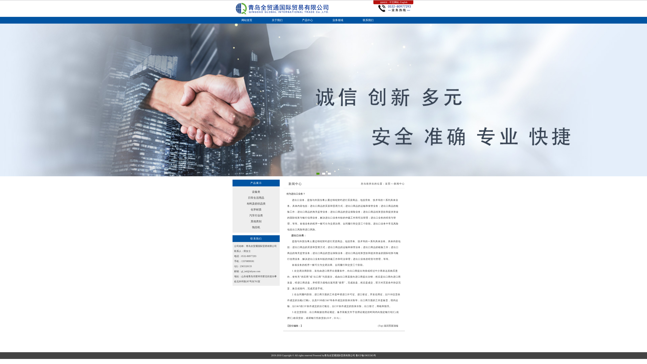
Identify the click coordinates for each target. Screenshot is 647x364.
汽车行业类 (256, 215)
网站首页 (246, 20)
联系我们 (368, 20)
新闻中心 (399, 184)
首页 (388, 184)
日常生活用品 (256, 197)
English (403, 2)
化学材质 (256, 209)
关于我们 (277, 20)
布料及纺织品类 (256, 203)
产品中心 (307, 20)
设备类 (256, 191)
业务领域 (337, 20)
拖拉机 (256, 227)
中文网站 (394, 2)
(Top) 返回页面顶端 (388, 326)
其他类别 (256, 221)
